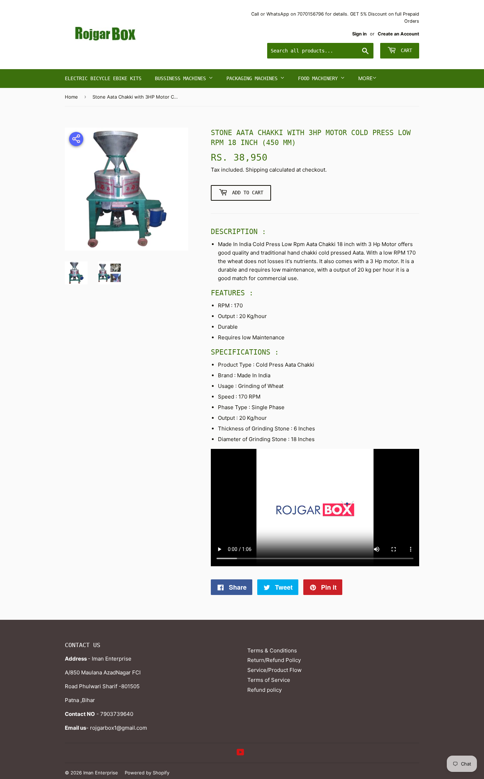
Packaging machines (253, 78)
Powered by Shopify (147, 772)
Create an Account (398, 34)
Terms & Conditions (272, 650)
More (365, 78)
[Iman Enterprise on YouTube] (240, 753)
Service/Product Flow (274, 670)
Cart (405, 50)
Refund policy (264, 689)
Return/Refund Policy (274, 660)
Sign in (359, 34)
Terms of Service (268, 680)
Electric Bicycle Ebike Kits (103, 78)
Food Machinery (319, 78)
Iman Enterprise (100, 772)
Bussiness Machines (182, 78)
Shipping (257, 169)
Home (71, 97)
